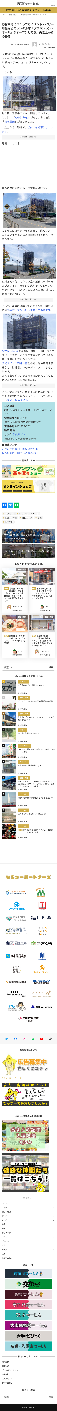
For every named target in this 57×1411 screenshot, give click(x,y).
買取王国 (9, 121)
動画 (4, 1228)
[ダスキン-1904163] (29, 330)
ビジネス (5, 1241)
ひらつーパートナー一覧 (12, 1078)
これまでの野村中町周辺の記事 (20, 448)
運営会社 (5, 1374)
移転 (39, 517)
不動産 (4, 1249)
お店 (4, 1224)
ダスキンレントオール (28, 513)
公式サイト (19, 434)
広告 (4, 1253)
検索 (51, 667)
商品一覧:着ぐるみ (17, 400)
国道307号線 (11, 517)
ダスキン (9, 513)
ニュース (5, 1207)
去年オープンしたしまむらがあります (28, 310)
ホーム (4, 1203)
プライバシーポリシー (11, 1370)
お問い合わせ (7, 1258)
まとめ (4, 1220)
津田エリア (27, 517)
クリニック (6, 1232)
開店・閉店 (51, 48)
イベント (5, 1237)
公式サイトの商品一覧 (15, 363)
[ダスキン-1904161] (29, 209)
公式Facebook (10, 351)
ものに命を (21, 117)
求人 (4, 1245)
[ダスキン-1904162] (29, 260)
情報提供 (5, 1361)
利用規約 (5, 1366)
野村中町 (9, 521)
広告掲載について (9, 1378)
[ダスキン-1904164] (29, 92)
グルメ (4, 1216)
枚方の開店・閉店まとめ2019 (19, 452)
